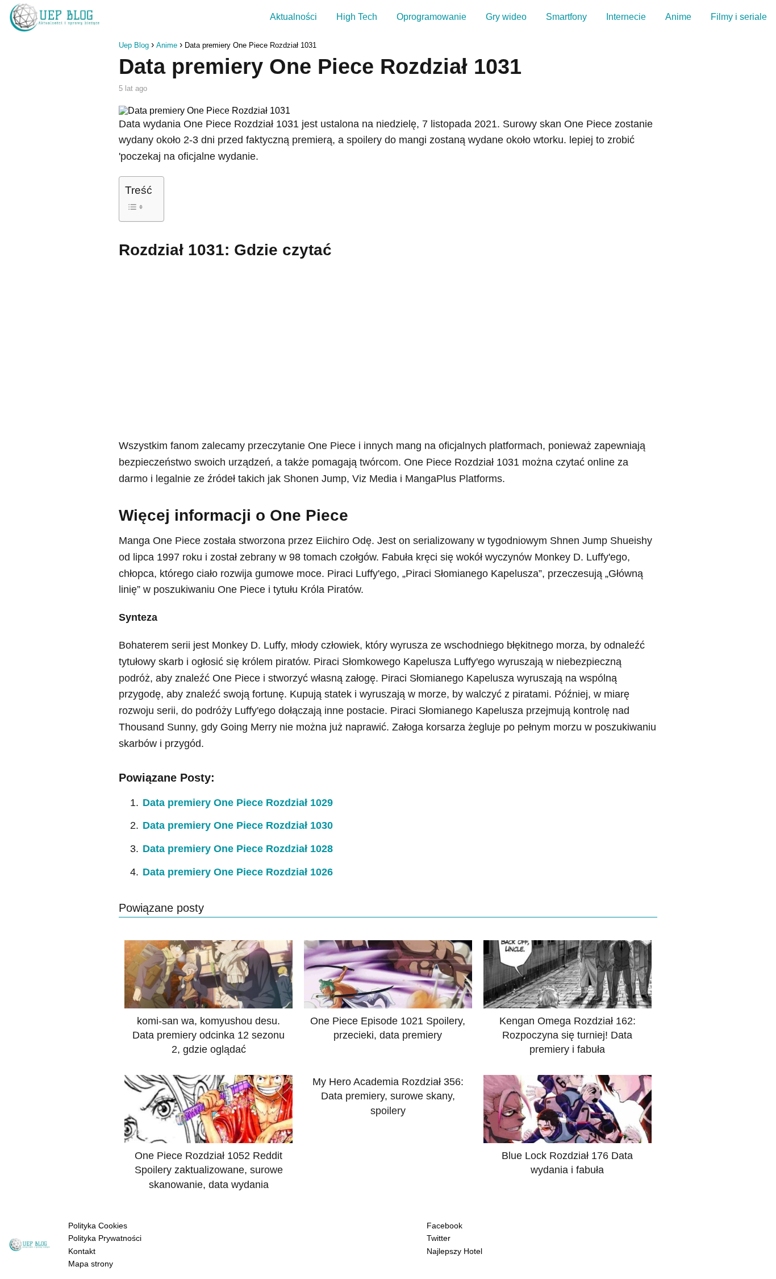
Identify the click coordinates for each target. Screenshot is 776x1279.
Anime (678, 17)
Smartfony (566, 17)
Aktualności (293, 17)
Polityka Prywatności (104, 1238)
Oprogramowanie (431, 17)
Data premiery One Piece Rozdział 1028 (238, 848)
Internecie (626, 17)
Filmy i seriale (739, 17)
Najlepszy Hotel (454, 1251)
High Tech (356, 17)
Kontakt (81, 1251)
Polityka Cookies (97, 1225)
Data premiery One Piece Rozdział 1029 (238, 802)
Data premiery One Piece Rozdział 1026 (238, 872)
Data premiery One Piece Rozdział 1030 (238, 825)
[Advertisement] (388, 346)
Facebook (444, 1225)
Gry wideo (506, 17)
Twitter (438, 1238)
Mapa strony (90, 1263)
